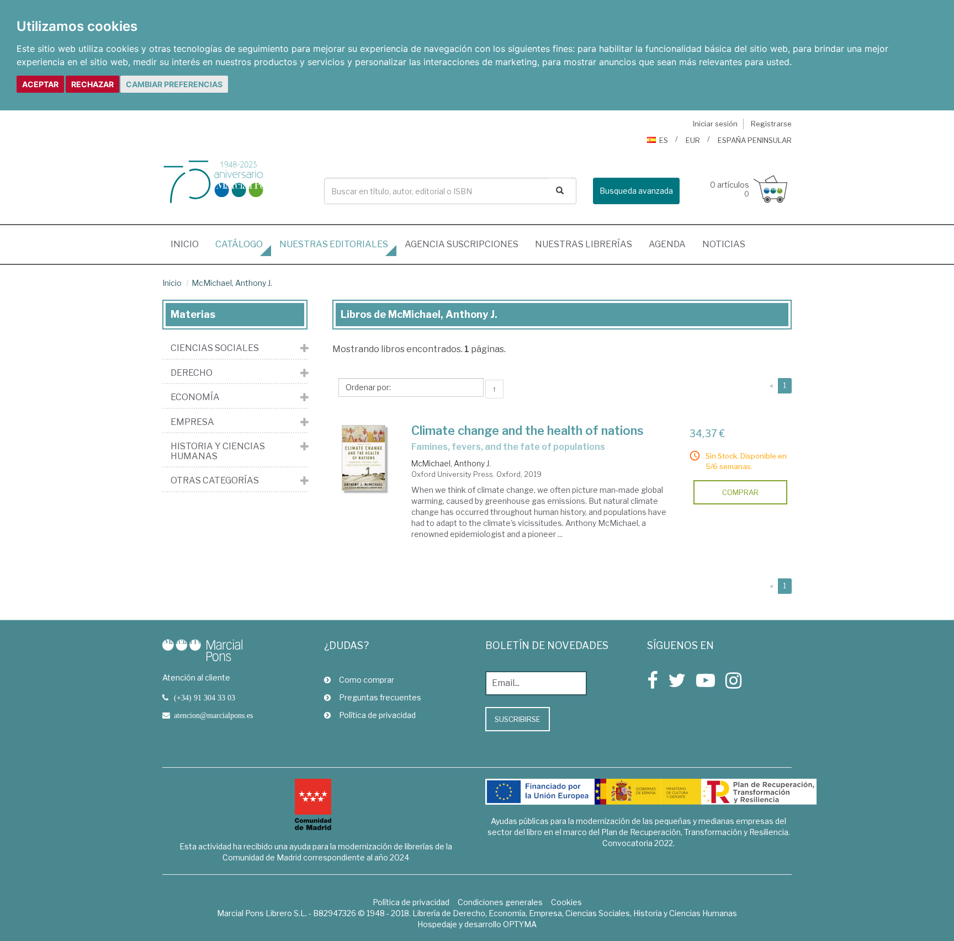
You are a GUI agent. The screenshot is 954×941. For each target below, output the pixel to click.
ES (663, 140)
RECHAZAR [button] (92, 84)
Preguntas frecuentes (380, 697)
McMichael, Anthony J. (232, 283)
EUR (693, 140)
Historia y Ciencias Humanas (218, 451)
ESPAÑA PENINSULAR (755, 140)
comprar (740, 492)
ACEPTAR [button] (40, 84)
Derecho (192, 373)
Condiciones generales (500, 902)
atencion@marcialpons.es (213, 715)
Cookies (566, 902)
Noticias (723, 244)
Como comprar (366, 679)
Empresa (192, 422)
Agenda (667, 244)
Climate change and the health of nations (527, 430)
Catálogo (239, 244)
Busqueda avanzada (636, 190)
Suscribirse (517, 719)
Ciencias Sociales (215, 348)
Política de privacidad (377, 715)
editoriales (333, 244)
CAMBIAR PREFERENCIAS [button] (174, 84)
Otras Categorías (215, 481)
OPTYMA (520, 924)
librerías (583, 244)
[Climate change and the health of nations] (363, 458)
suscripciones (461, 244)
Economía (195, 397)
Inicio (189, 243)
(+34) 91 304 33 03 (204, 697)
